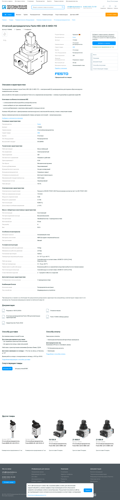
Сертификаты (65, 476)
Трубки (26, 14)
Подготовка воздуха (61, 14)
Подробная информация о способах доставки (16, 359)
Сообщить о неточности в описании (12, 118)
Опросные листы (95, 479)
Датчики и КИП (74, 14)
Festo (74, 37)
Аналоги (49, 1)
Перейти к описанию (61, 68)
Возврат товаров (36, 481)
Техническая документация (98, 474)
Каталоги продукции (96, 472)
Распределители (35, 14)
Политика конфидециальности (37, 495)
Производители (40, 1)
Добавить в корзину (104, 43)
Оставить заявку (112, 14)
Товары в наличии (59, 1)
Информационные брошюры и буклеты (101, 476)
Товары (9, 14)
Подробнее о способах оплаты (55, 354)
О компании (30, 1)
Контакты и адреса (7, 1)
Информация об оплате (39, 474)
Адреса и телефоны (67, 474)
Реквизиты (64, 479)
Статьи (63, 481)
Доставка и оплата (20, 1)
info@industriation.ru (74, 7)
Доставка (34, 476)
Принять (87, 490)
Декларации (94, 481)
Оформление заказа (38, 472)
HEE (74, 47)
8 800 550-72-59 (89, 7)
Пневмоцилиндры (48, 14)
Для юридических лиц (72, 1)
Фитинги (18, 14)
